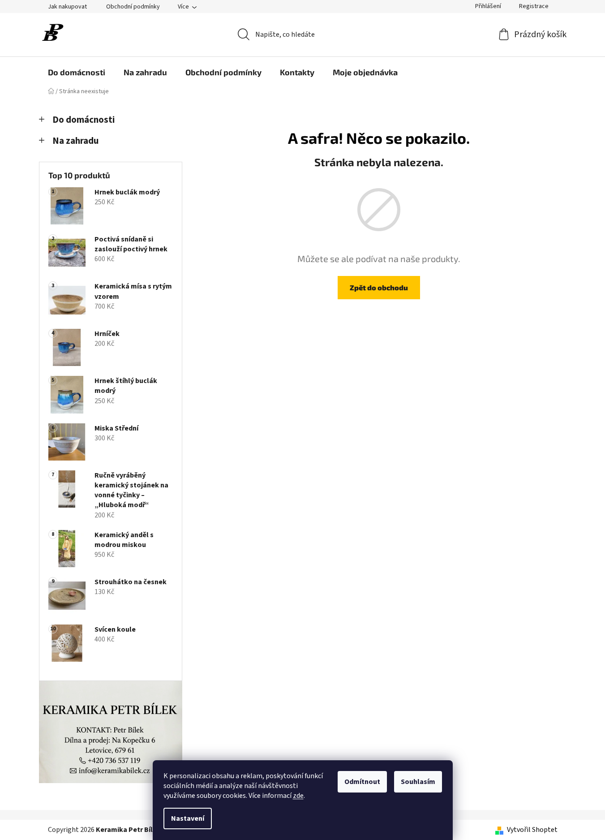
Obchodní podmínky (133, 6)
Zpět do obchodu (379, 287)
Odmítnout (362, 782)
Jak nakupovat (67, 6)
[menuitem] (76, 72)
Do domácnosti (83, 119)
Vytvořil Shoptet (532, 830)
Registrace (534, 6)
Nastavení (187, 818)
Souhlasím (418, 782)
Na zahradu (75, 140)
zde (298, 796)
